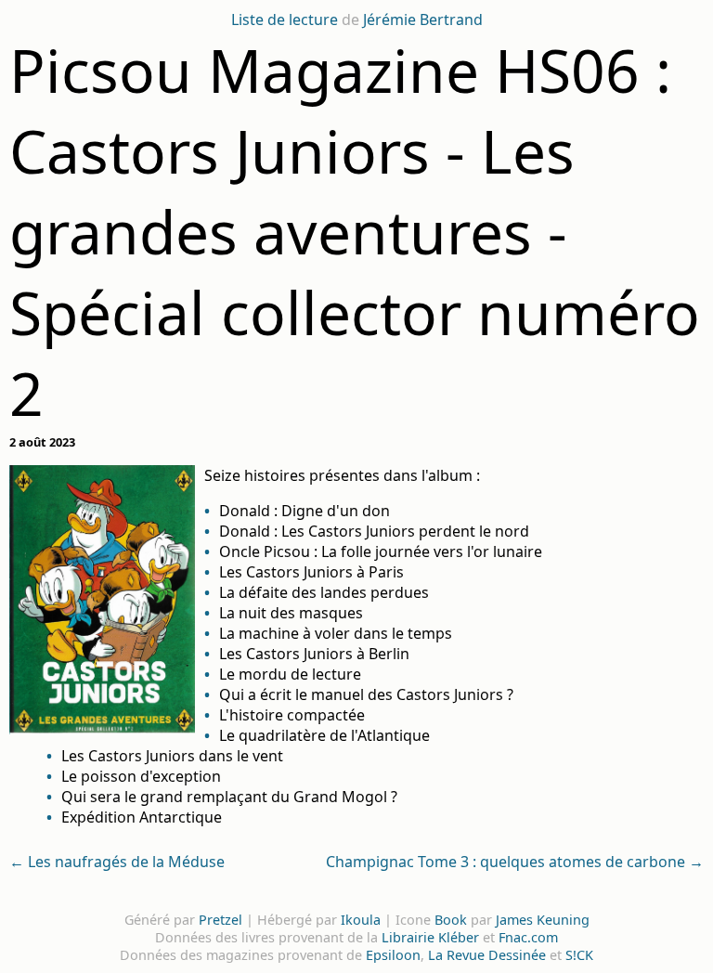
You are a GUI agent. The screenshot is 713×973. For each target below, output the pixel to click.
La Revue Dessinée (487, 955)
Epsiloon (393, 955)
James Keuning (543, 919)
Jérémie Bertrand (423, 19)
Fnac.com (528, 937)
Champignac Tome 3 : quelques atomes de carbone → (515, 861)
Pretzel (220, 919)
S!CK (579, 955)
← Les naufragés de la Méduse (117, 861)
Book (450, 919)
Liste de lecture (284, 19)
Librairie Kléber (430, 937)
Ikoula (361, 919)
